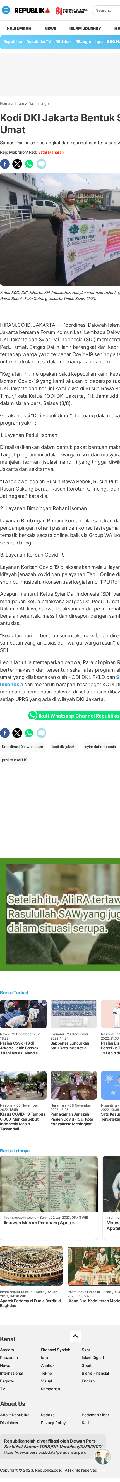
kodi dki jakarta (64, 746)
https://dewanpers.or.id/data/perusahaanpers (45, 1452)
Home (5, 103)
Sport (87, 1365)
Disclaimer (9, 1422)
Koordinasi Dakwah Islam (22, 746)
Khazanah (9, 1357)
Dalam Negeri (39, 103)
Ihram (19, 103)
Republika (13, 41)
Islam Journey (85, 28)
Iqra (44, 1357)
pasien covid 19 (14, 759)
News (50, 28)
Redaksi (48, 1414)
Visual (46, 1381)
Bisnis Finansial (95, 1373)
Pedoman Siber (95, 1414)
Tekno (46, 1373)
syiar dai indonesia (100, 746)
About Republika (15, 1414)
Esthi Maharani (51, 152)
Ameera (7, 1349)
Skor (86, 1349)
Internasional (11, 1373)
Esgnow (7, 1381)
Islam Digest (93, 1357)
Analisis (48, 1365)
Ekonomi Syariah (55, 1349)
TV (2, 1388)
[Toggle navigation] (6, 10)
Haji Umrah (19, 28)
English (88, 1381)
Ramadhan (50, 1388)
